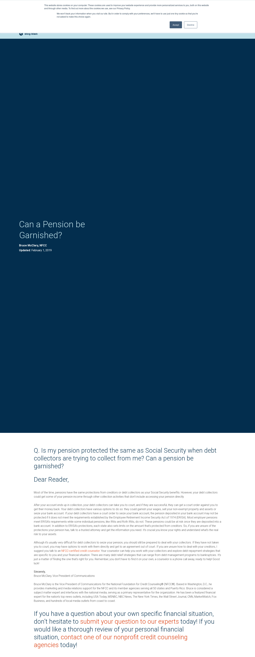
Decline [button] (190, 24)
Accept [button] (176, 24)
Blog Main (31, 33)
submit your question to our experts (130, 621)
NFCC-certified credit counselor (80, 550)
